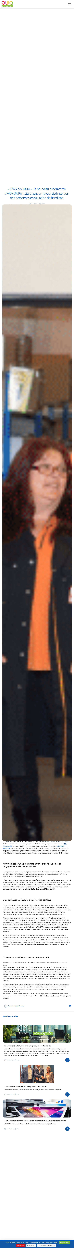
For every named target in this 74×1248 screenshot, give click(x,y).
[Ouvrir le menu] (70, 4)
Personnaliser (31, 1245)
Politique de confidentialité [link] (46, 1245)
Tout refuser (21, 1245)
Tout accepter (64, 1243)
